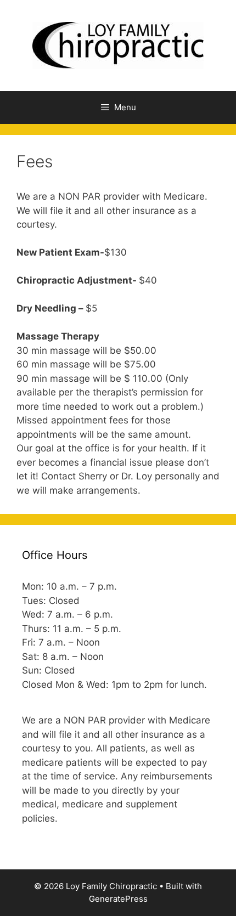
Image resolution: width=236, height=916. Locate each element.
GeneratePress (118, 899)
